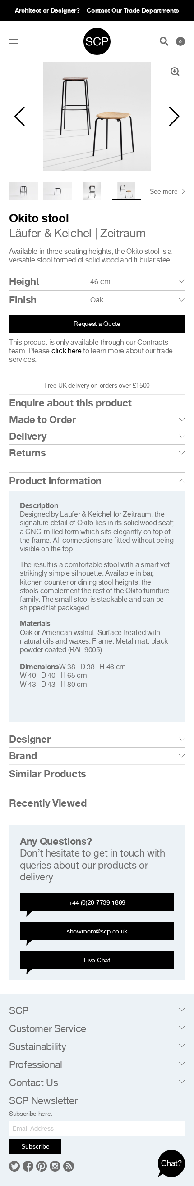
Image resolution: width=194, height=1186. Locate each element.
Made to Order (42, 419)
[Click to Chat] (171, 1163)
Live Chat (97, 960)
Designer (30, 739)
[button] (20, 116)
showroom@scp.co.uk (97, 931)
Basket (180, 41)
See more (164, 191)
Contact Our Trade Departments (133, 10)
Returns (27, 453)
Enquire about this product (70, 403)
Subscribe (35, 1146)
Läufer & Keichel (50, 233)
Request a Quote (97, 323)
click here (66, 350)
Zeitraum (122, 233)
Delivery (27, 436)
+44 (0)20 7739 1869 (97, 902)
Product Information (55, 481)
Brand (23, 756)
